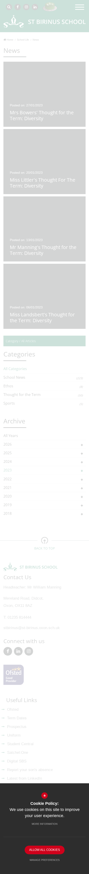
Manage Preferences (45, 860)
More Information (45, 824)
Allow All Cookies (44, 850)
